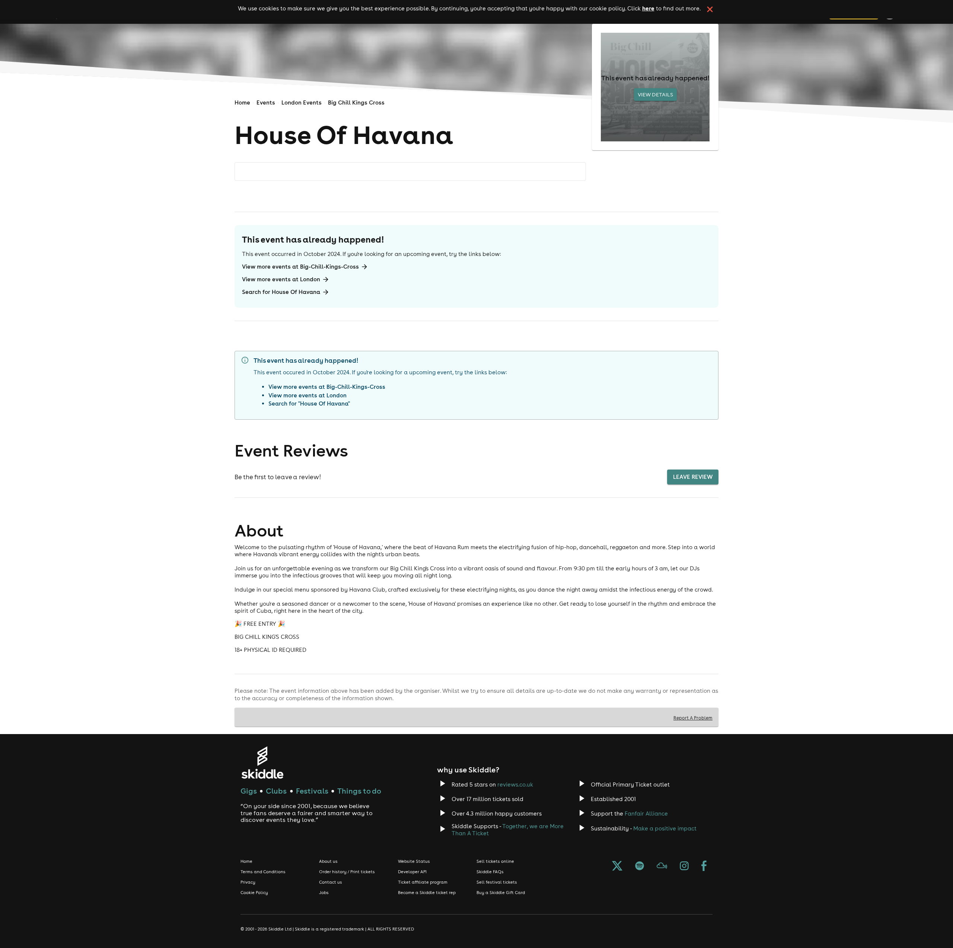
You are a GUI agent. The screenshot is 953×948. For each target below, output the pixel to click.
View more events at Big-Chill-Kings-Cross (300, 266)
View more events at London (281, 279)
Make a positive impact (665, 828)
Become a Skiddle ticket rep (427, 892)
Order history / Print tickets (347, 871)
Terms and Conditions (263, 871)
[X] (617, 866)
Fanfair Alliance (646, 813)
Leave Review (693, 476)
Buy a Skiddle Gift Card (500, 892)
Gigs (248, 790)
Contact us (330, 882)
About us (328, 861)
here (648, 8)
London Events (301, 102)
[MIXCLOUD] (662, 866)
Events (265, 102)
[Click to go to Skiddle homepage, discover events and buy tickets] (262, 762)
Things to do (359, 790)
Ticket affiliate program (422, 882)
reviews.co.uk (515, 784)
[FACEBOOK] (704, 866)
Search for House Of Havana (281, 291)
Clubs (276, 790)
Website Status (414, 861)
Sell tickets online (495, 861)
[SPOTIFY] (639, 866)
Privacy (247, 882)
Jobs (324, 892)
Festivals (312, 790)
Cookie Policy (254, 892)
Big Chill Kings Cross (356, 102)
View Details (655, 94)
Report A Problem (693, 718)
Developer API (412, 871)
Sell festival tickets (496, 882)
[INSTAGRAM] (684, 866)
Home (242, 102)
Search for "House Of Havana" (309, 403)
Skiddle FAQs (490, 871)
